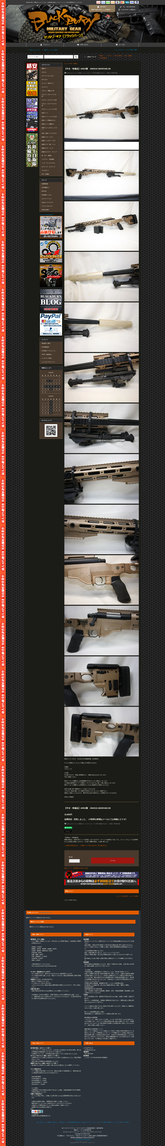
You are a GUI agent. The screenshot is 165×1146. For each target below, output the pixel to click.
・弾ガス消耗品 (117, 55)
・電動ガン (101, 55)
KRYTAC (44, 191)
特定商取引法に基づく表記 (80, 868)
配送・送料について (54, 1122)
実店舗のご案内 (46, 343)
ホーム (66, 63)
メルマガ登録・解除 (131, 49)
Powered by (73, 1142)
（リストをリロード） (45, 912)
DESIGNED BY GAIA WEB (82, 1139)
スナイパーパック (47, 198)
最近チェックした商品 (50, 50)
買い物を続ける (102, 845)
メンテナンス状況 (47, 358)
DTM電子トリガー (47, 195)
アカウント (46, 44)
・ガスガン (109, 55)
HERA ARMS (45, 209)
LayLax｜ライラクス (47, 202)
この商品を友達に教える (71, 845)
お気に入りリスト (34, 50)
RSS (122, 1122)
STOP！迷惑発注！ (47, 354)
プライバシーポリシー (92, 1122)
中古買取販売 (45, 347)
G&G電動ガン (45, 187)
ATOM (127, 1122)
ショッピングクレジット (48, 362)
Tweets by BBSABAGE (46, 215)
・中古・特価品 (127, 55)
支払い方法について (42, 1122)
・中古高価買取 (102, 58)
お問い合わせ (84, 44)
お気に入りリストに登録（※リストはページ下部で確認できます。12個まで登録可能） (92, 73)
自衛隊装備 (45, 184)
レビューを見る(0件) (122, 896)
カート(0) (122, 44)
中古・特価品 (73, 63)
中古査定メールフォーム (48, 350)
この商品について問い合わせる (88, 845)
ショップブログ (119, 49)
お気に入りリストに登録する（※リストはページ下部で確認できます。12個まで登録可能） (93, 824)
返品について (68, 868)
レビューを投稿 (133, 896)
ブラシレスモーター (47, 206)
